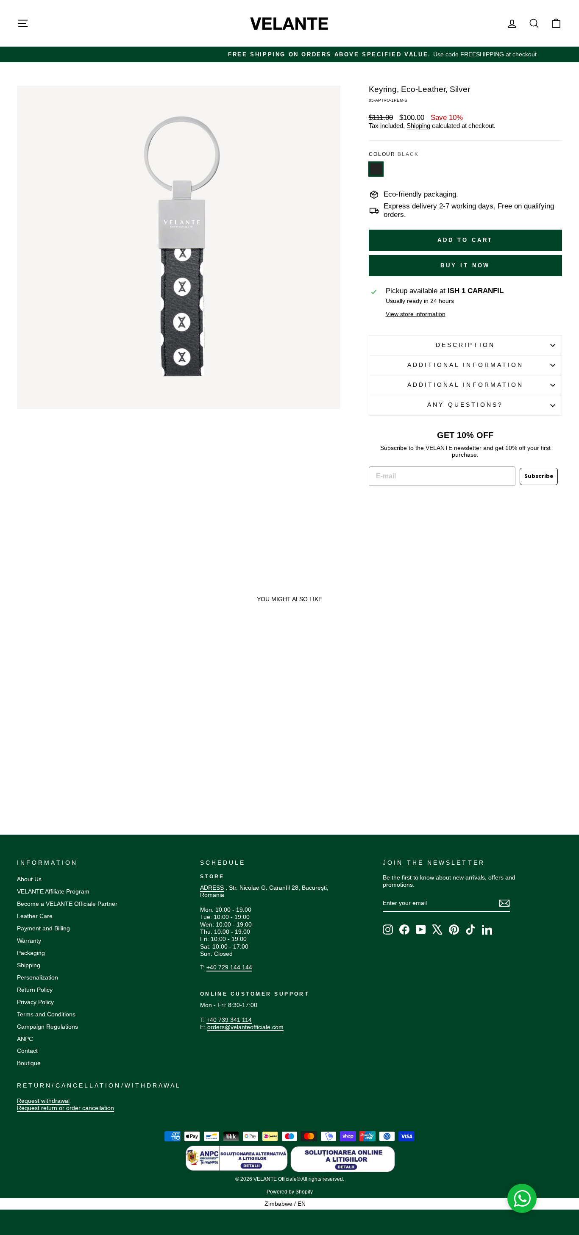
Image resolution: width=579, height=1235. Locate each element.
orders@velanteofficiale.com (245, 1027)
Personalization (37, 977)
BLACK (376, 169)
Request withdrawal (43, 1100)
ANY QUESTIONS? (465, 405)
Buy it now (465, 265)
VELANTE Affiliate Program (53, 891)
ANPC (25, 1038)
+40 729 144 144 (229, 967)
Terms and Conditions (46, 1014)
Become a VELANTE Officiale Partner (67, 903)
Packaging (31, 952)
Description (465, 345)
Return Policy (35, 989)
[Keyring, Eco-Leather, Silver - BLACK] (21, 760)
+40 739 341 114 (229, 1019)
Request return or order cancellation (65, 1108)
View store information (415, 314)
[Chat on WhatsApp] (522, 1198)
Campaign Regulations (47, 1026)
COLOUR (394, 154)
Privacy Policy (35, 1002)
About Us (29, 879)
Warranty (29, 940)
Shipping (418, 125)
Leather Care (35, 916)
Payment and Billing (43, 928)
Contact (27, 1050)
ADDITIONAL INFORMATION (465, 365)
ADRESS (212, 887)
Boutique (29, 1063)
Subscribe (538, 476)
